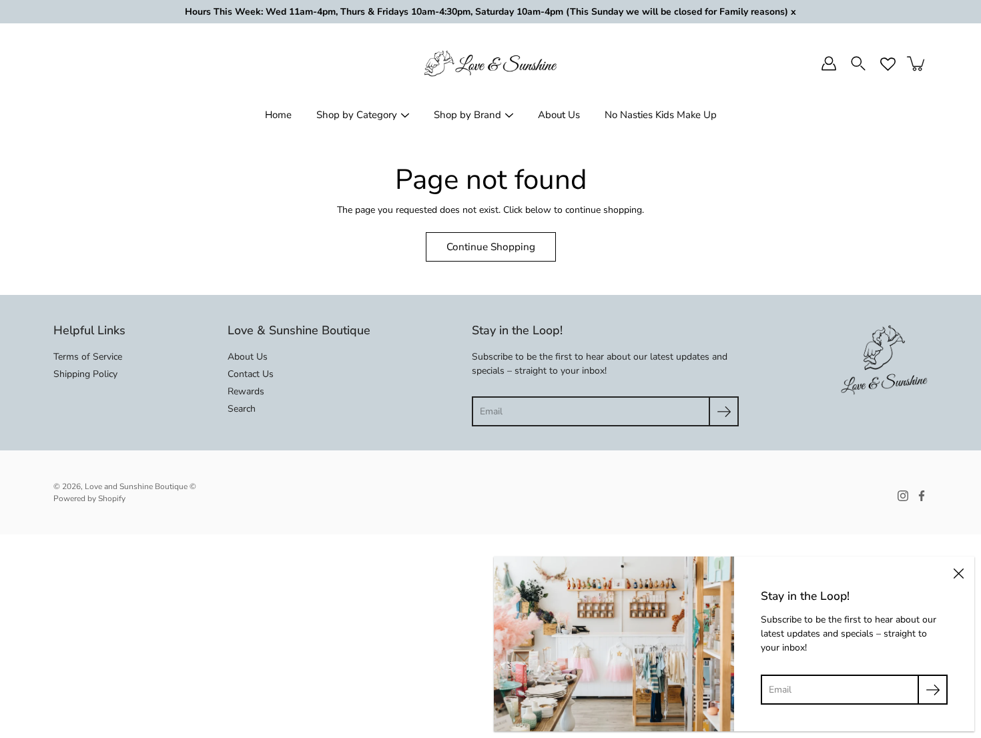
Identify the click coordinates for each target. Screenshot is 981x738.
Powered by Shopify (89, 498)
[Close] (958, 573)
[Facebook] (922, 495)
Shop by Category (356, 114)
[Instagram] (903, 495)
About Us (559, 114)
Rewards (246, 391)
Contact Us (251, 374)
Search (242, 408)
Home (278, 114)
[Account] (829, 63)
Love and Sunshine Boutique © (140, 486)
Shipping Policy (85, 374)
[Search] (858, 63)
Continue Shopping (490, 247)
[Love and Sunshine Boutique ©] (490, 63)
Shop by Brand (467, 114)
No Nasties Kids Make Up (661, 114)
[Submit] (724, 411)
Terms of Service (87, 356)
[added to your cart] (917, 63)
